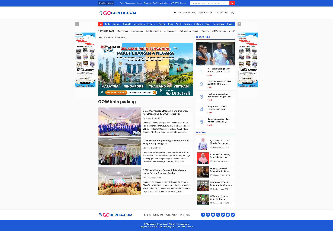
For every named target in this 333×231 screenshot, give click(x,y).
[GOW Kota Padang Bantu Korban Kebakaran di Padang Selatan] (203, 199)
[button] (232, 3)
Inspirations (139, 24)
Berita (107, 24)
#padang (205, 31)
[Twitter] (218, 215)
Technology (218, 24)
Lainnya (151, 24)
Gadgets (127, 24)
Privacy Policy (205, 13)
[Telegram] (228, 215)
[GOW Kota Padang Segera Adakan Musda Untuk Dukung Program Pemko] (119, 181)
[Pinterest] (233, 215)
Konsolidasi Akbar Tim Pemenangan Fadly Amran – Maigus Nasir (218, 122)
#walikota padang (153, 31)
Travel (230, 24)
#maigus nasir (170, 31)
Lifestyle (161, 24)
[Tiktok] (223, 215)
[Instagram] (208, 215)
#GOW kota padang (221, 31)
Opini (170, 24)
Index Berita (189, 13)
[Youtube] (213, 215)
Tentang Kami (221, 13)
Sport (207, 24)
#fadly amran (122, 31)
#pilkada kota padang (189, 31)
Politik (178, 24)
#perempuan (137, 31)
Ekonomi (116, 24)
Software (198, 24)
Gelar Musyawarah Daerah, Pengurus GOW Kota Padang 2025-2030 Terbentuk (149, 3)
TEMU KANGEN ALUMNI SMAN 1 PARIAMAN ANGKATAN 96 (219, 84)
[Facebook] (203, 215)
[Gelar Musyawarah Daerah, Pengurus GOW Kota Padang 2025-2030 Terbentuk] (119, 121)
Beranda (177, 13)
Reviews (188, 24)
